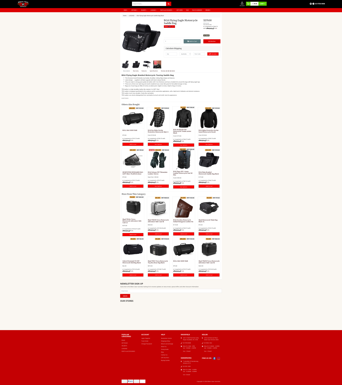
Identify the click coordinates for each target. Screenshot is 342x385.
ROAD (125, 10)
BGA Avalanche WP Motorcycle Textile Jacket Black (182, 131)
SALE (187, 10)
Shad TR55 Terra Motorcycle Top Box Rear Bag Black (158, 262)
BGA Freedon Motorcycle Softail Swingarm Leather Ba (183, 221)
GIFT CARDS (180, 10)
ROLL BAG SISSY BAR (129, 130)
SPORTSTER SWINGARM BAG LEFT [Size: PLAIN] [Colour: (132, 173)
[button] (211, 41)
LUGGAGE (153, 10)
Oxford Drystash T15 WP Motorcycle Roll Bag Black (131, 262)
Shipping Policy (165, 341)
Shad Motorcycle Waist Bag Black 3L (208, 221)
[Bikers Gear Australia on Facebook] (214, 358)
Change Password (146, 344)
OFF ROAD (134, 10)
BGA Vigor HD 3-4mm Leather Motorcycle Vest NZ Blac (182, 173)
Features (144, 71)
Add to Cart (193, 41)
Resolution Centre (166, 338)
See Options (158, 144)
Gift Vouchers (165, 357)
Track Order (144, 341)
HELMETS (143, 10)
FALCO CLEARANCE (197, 10)
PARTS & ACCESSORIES (166, 10)
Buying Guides (165, 360)
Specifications (154, 71)
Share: (166, 26)
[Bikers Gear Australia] (23, 4)
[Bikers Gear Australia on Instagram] (218, 358)
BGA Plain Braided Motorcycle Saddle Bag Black (209, 173)
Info (216, 28)
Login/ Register (145, 338)
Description (126, 71)
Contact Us (164, 355)
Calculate (214, 54)
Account (242, 5)
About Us (163, 346)
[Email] (311, 3)
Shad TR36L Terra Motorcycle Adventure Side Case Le (131, 221)
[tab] (126, 71)
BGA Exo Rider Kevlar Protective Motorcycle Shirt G (158, 131)
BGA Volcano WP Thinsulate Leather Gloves (157, 173)
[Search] (168, 4)
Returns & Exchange (167, 344)
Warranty (135, 71)
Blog (162, 352)
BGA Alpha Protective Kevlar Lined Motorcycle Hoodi (209, 131)
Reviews (163, 71)
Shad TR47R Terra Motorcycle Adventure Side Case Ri (158, 221)
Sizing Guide (165, 349)
